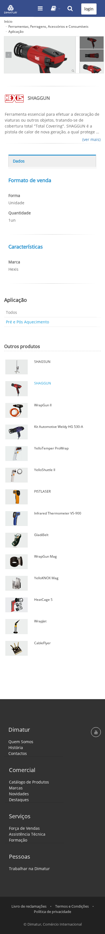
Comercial (22, 770)
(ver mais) (91, 139)
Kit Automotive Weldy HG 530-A (58, 426)
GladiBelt (41, 534)
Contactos (17, 753)
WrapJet (40, 621)
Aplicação (16, 31)
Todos (11, 312)
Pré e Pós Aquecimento (27, 322)
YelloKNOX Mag (46, 578)
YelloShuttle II (44, 469)
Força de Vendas (24, 828)
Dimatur (19, 729)
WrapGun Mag (45, 556)
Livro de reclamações (28, 906)
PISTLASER (42, 491)
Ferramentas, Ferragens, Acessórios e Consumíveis (48, 26)
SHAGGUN (42, 383)
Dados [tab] (19, 161)
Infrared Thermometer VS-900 (57, 513)
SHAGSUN (42, 361)
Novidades (19, 793)
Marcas (16, 788)
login (89, 8)
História (15, 747)
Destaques (19, 799)
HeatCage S (43, 599)
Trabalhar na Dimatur (29, 868)
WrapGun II (43, 405)
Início (8, 21)
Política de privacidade (52, 911)
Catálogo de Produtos (29, 782)
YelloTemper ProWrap (51, 448)
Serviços (20, 816)
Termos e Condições (72, 906)
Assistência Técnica (27, 834)
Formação (18, 840)
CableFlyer (42, 643)
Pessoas (19, 856)
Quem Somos (20, 741)
